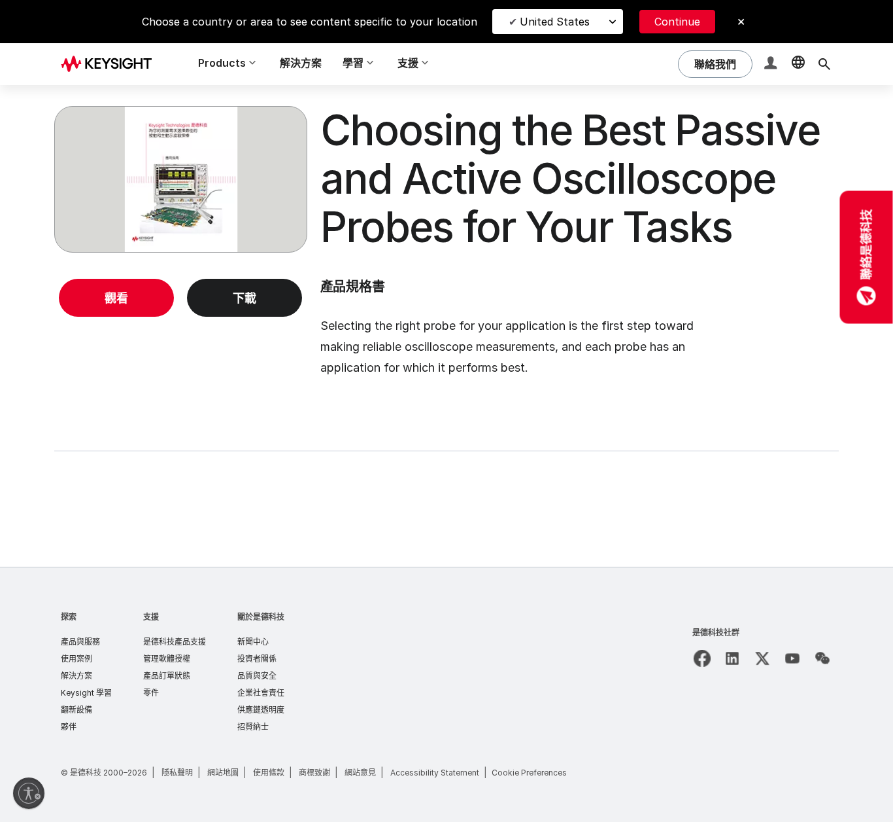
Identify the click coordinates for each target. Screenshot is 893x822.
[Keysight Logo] (111, 64)
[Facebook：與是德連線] (702, 658)
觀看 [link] (116, 298)
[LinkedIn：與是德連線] (732, 658)
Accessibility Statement (434, 772)
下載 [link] (244, 298)
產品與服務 (80, 642)
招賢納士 (253, 727)
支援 (151, 617)
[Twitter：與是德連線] (762, 658)
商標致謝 (314, 772)
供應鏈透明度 (260, 710)
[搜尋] (824, 64)
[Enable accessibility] (28, 793)
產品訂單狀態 (166, 676)
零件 (151, 693)
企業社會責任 (260, 693)
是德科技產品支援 (174, 642)
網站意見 (360, 772)
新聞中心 (253, 642)
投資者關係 (257, 659)
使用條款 (268, 772)
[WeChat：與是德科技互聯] (822, 658)
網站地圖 (223, 772)
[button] (772, 64)
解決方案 (301, 62)
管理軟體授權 (166, 659)
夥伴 (68, 727)
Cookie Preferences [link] (529, 772)
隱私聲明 (177, 772)
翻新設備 (76, 710)
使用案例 (76, 659)
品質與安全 (257, 676)
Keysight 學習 (86, 693)
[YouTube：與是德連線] (792, 658)
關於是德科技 (260, 617)
